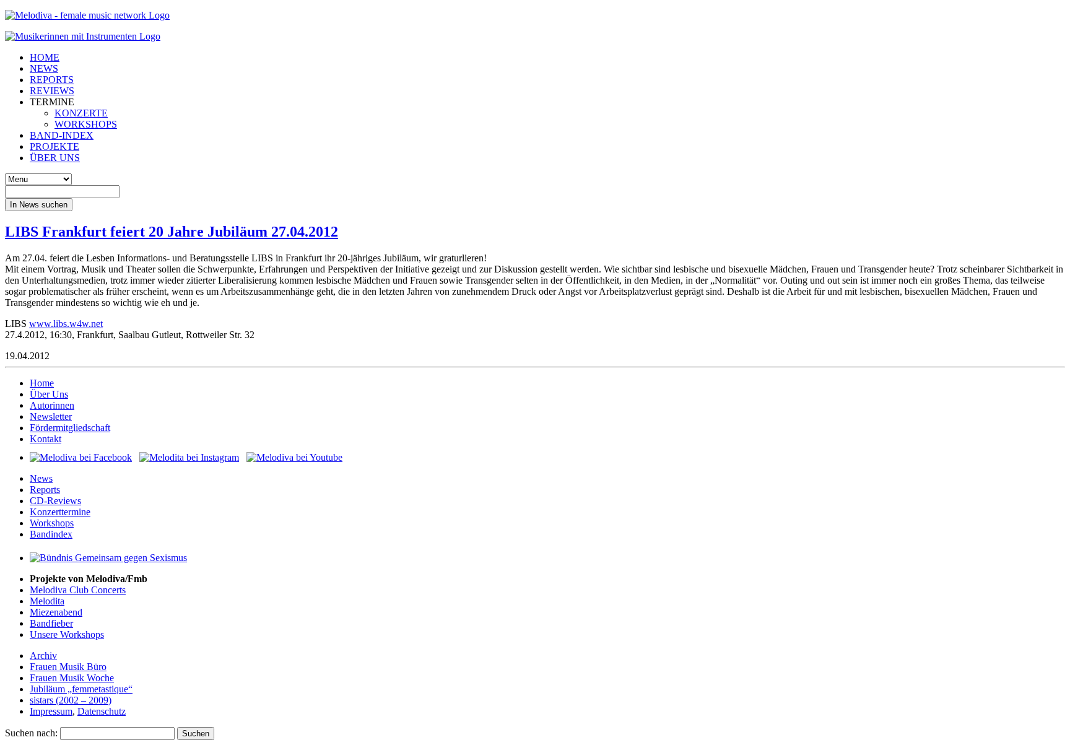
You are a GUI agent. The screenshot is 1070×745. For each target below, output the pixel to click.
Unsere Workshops (67, 634)
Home (42, 383)
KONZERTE (81, 113)
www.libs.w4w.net (66, 323)
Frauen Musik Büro (68, 666)
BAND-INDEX (62, 135)
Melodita (47, 601)
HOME (44, 57)
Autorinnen (52, 405)
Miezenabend (56, 612)
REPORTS (52, 79)
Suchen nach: (31, 733)
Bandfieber (51, 623)
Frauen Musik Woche (72, 678)
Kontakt (45, 438)
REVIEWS (52, 90)
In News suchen (38, 204)
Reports (45, 489)
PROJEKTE (54, 146)
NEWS (44, 68)
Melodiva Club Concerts (78, 590)
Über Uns (49, 394)
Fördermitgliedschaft (70, 427)
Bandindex (51, 534)
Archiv (43, 655)
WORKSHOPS (85, 124)
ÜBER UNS (55, 157)
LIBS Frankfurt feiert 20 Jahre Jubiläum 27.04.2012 (171, 232)
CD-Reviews (55, 500)
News (41, 478)
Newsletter (51, 416)
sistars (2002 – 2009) (70, 700)
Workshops (52, 523)
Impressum (51, 711)
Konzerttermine (60, 512)
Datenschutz (101, 711)
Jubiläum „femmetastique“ (81, 689)
